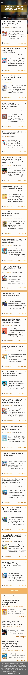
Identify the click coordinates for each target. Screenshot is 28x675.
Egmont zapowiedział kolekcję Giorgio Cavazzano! (12, 132)
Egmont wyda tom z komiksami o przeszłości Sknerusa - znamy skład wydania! (10, 105)
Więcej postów (14, 590)
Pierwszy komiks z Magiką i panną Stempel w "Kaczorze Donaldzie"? (11, 536)
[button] (25, 22)
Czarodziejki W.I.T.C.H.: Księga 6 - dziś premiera (12, 454)
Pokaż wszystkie (21, 16)
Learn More (11, 673)
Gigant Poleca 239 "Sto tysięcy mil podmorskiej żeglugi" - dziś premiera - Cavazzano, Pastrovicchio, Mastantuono (12, 481)
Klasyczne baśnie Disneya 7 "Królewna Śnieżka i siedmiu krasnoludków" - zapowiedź (11, 320)
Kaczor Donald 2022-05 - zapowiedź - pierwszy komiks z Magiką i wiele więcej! (12, 373)
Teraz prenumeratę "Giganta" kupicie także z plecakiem (12, 294)
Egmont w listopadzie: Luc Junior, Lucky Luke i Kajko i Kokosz (11, 268)
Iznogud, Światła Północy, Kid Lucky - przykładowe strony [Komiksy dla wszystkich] (12, 427)
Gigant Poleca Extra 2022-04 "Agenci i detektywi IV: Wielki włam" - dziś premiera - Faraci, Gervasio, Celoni (12, 160)
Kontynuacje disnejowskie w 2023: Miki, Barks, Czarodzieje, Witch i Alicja (12, 77)
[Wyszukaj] (26, 3)
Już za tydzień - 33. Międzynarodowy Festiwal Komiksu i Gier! (10, 213)
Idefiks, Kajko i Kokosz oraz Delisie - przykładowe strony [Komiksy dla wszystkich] (11, 23)
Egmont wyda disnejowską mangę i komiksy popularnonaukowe (11, 50)
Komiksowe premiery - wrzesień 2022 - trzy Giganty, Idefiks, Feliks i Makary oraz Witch (12, 564)
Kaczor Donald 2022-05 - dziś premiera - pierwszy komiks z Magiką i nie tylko (12, 240)
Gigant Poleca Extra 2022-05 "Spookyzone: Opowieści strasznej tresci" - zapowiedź (11, 509)
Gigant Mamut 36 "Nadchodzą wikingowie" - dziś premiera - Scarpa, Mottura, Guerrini (12, 400)
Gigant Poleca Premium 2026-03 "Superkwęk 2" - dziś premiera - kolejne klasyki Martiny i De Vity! (12, 622)
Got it (18, 673)
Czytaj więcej (22, 43)
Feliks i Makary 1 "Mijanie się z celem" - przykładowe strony (12, 187)
